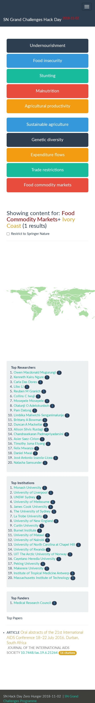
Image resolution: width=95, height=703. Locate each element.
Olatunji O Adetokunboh (31, 405)
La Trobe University (28, 516)
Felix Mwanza (23, 448)
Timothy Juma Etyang (29, 443)
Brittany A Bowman (28, 420)
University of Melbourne (31, 502)
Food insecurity (47, 61)
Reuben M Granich (27, 391)
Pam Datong (22, 410)
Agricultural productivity (47, 106)
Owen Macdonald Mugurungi (35, 372)
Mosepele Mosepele (29, 401)
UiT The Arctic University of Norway (40, 554)
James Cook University (30, 506)
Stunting (47, 76)
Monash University (27, 487)
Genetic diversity (47, 140)
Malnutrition (47, 91)
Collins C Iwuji (24, 396)
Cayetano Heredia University (34, 559)
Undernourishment (47, 46)
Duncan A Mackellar (28, 424)
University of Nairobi (29, 540)
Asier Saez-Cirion (26, 439)
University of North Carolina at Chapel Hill (44, 544)
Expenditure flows (48, 155)
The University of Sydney (32, 511)
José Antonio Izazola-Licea (33, 458)
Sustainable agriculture (47, 125)
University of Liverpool (31, 492)
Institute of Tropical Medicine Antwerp (41, 573)
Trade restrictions (47, 170)
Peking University (27, 563)
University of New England (33, 521)
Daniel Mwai (23, 453)
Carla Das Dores (25, 382)
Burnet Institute (25, 530)
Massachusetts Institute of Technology (42, 578)
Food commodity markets (47, 185)
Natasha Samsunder (28, 462)
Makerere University (29, 568)
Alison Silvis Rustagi (28, 429)
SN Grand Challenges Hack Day (41, 19)
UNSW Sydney (24, 497)
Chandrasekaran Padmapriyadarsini (38, 434)
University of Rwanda (29, 549)
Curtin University (26, 525)
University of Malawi (29, 535)
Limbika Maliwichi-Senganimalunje (39, 415)
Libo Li (19, 386)
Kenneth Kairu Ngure (29, 377)
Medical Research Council (32, 603)
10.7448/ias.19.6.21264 (39, 652)
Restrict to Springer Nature (30, 234)
